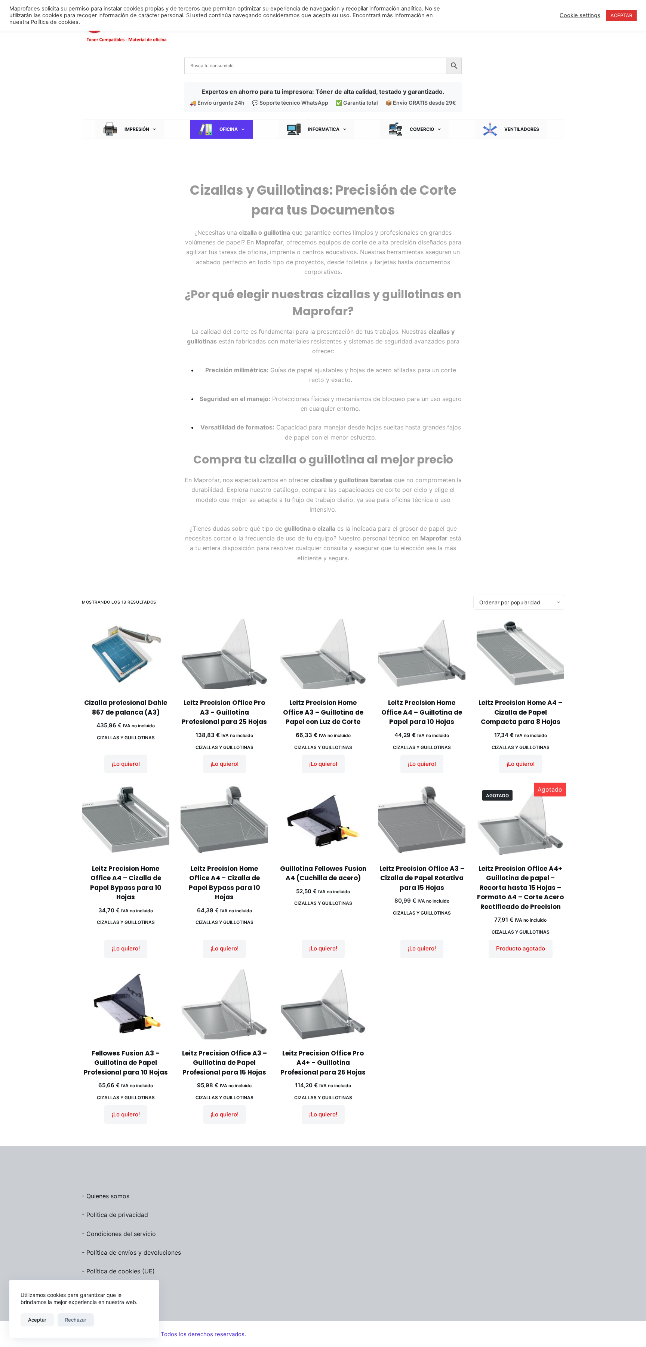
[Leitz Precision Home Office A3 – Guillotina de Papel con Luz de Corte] (323, 654)
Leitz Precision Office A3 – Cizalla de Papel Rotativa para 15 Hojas (421, 878)
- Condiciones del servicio (119, 1233)
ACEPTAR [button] (621, 15)
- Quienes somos (105, 1196)
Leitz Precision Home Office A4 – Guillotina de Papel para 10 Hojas (421, 712)
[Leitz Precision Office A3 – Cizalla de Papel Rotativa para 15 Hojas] (421, 819)
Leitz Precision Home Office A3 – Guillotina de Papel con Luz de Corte (323, 712)
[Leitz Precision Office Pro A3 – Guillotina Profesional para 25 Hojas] (224, 654)
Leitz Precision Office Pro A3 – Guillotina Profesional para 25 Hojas (224, 712)
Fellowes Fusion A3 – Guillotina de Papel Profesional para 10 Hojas (126, 1063)
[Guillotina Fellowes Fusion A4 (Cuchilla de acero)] (323, 819)
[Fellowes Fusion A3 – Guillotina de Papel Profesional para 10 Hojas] (125, 1004)
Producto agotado (520, 948)
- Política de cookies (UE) (118, 1271)
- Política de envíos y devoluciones (131, 1252)
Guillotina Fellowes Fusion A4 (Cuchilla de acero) (323, 873)
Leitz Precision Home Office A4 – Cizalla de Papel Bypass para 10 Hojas (126, 883)
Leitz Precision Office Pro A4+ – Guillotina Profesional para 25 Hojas (323, 1063)
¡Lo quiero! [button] (126, 763)
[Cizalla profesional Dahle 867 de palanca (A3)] (125, 654)
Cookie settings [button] (580, 15)
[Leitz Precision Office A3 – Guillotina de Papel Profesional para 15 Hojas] (224, 1004)
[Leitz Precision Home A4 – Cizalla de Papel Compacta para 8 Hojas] (520, 654)
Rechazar (75, 1320)
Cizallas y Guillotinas (126, 737)
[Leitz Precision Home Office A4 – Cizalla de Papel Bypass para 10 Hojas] (125, 819)
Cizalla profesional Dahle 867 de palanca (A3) (125, 707)
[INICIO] (260, 152)
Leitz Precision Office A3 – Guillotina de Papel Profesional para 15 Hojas (224, 1063)
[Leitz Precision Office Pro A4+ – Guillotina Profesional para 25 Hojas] (323, 1004)
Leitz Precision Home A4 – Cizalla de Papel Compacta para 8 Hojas (520, 712)
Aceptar (37, 1320)
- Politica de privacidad (115, 1214)
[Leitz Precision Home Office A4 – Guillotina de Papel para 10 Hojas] (421, 654)
